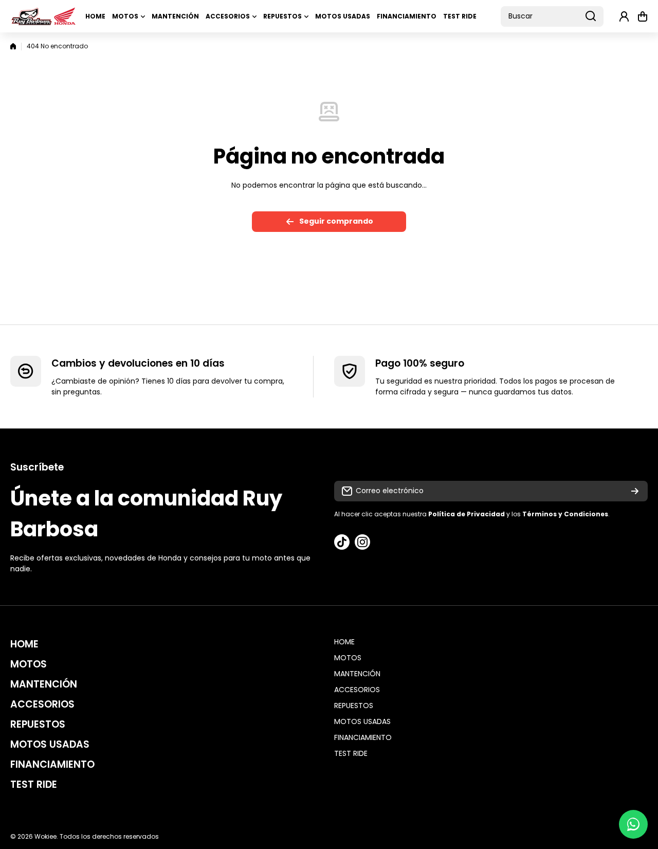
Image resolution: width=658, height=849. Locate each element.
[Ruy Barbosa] (43, 16)
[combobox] (552, 16)
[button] (642, 16)
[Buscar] (591, 16)
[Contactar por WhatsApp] (633, 824)
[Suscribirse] (635, 491)
